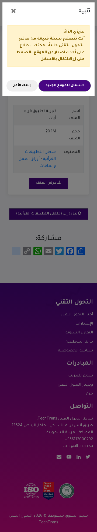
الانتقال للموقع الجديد (65, 85)
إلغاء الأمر (22, 85)
